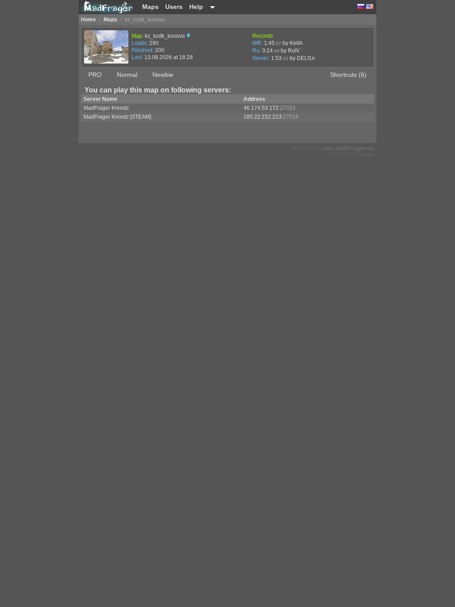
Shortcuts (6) (348, 74)
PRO (95, 74)
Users (174, 6)
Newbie (162, 74)
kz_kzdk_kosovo (165, 36)
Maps (150, 6)
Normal (127, 74)
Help (196, 6)
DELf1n (306, 58)
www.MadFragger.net (348, 148)
